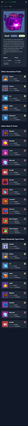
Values (5, 6)
